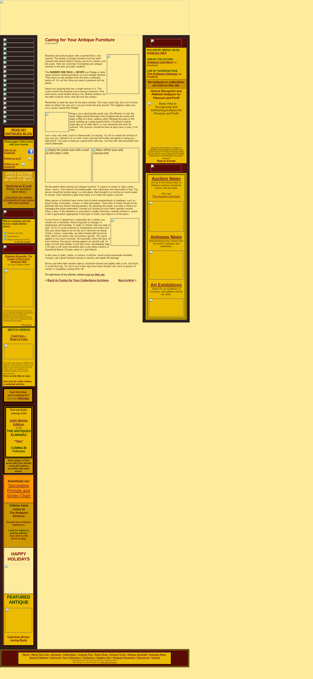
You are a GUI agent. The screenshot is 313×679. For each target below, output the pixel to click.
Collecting (88, 657)
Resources (143, 657)
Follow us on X (12, 158)
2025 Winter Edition (19, 422)
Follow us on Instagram (11, 165)
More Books (27, 325)
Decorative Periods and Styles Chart (18, 490)
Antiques (55, 654)
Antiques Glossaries (124, 657)
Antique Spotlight (137, 654)
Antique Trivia (117, 654)
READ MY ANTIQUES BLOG (18, 132)
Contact (155, 657)
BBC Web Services (108, 662)
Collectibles (69, 654)
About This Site (40, 654)
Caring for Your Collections (65, 657)
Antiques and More (160, 62)
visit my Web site (95, 274)
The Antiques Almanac (162, 73)
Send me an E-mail (19, 186)
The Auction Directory (166, 196)
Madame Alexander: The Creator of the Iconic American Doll (18, 259)
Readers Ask (103, 657)
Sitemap (23, 398)
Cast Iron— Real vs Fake (19, 337)
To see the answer (22, 242)
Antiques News (166, 236)
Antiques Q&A (157, 53)
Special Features (38, 657)
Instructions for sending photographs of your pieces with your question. (18, 200)
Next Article (126, 280)
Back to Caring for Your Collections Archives (78, 280)
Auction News (166, 178)
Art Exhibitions (166, 284)
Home (26, 654)
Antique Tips (85, 654)
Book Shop (101, 654)
